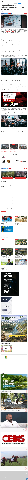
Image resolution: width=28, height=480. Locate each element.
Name (2, 196)
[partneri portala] (14, 159)
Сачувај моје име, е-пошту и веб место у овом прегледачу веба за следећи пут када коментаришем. (13, 206)
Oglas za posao (3, 245)
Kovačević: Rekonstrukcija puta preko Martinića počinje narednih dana (20, 266)
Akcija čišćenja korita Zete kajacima (6, 391)
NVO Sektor (2, 390)
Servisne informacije (3, 409)
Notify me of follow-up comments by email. (7, 208)
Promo (5, 214)
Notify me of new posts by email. (6, 209)
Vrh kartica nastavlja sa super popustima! (5, 223)
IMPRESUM (25, 477)
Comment (2, 186)
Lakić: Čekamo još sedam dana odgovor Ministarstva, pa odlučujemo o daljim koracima (12, 429)
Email (2, 199)
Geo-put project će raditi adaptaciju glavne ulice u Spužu (6, 256)
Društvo (17, 239)
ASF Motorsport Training (9, 31)
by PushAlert (8, 4)
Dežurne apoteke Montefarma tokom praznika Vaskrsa (20, 256)
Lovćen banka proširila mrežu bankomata (5, 234)
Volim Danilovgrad (4, 477)
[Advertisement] (6, 365)
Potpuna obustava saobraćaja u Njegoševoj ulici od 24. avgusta (10, 410)
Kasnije (15, 3)
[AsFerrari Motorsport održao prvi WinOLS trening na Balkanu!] (23, 146)
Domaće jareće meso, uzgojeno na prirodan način (20, 223)
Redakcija (4, 11)
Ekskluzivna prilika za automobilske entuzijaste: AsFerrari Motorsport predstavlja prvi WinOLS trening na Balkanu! (14, 151)
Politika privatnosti (21, 477)
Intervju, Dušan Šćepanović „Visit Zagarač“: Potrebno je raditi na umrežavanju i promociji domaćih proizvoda (6, 267)
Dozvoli (19, 3)
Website (2, 202)
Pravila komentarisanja (23, 476)
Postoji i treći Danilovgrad (18, 245)
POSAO (3, 239)
